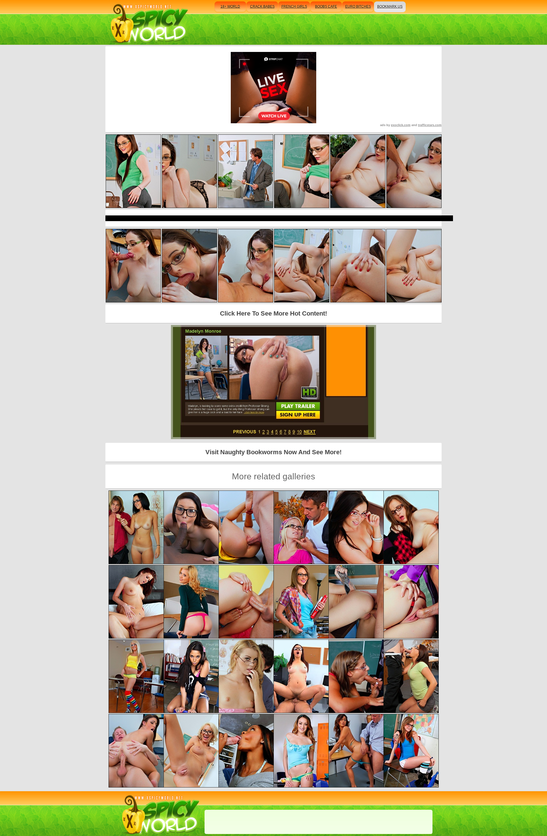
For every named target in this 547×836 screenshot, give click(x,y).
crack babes (262, 7)
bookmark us (390, 7)
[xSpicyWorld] (148, 22)
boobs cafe (326, 7)
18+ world (230, 7)
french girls (294, 7)
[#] (159, 813)
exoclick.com (401, 125)
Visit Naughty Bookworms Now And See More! (273, 452)
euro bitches (358, 7)
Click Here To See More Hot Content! (273, 313)
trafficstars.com (430, 125)
